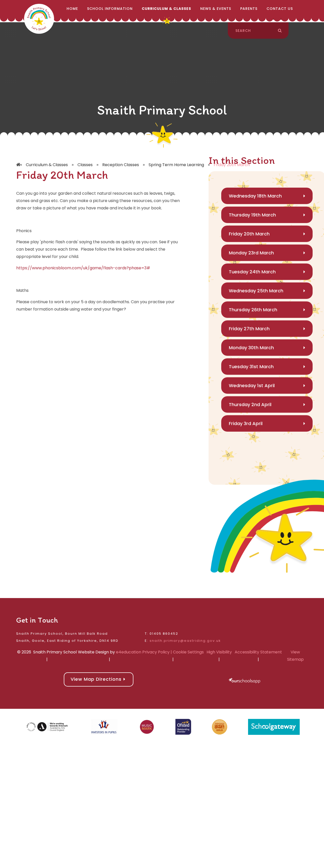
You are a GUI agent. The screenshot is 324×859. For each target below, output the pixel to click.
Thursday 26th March (253, 309)
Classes (85, 165)
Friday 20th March (249, 234)
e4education (128, 652)
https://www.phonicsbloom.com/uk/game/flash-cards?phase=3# (83, 268)
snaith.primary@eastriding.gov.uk (185, 640)
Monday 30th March (251, 347)
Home (18, 157)
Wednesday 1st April (252, 385)
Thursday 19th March (252, 215)
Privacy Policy (156, 652)
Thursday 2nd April (250, 404)
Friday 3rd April (245, 423)
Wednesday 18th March (255, 196)
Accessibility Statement (258, 652)
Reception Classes (120, 165)
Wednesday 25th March (256, 291)
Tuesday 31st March (251, 366)
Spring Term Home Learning (176, 165)
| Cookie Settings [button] (187, 652)
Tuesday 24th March (252, 272)
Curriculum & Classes (47, 165)
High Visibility (219, 652)
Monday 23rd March (251, 253)
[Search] (279, 30)
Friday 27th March (249, 328)
